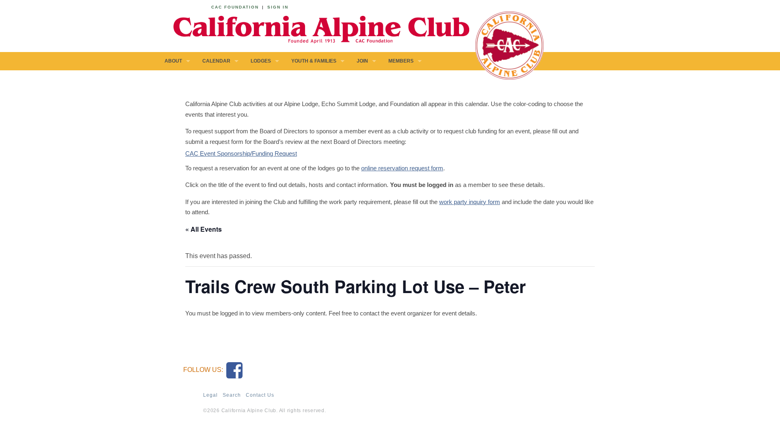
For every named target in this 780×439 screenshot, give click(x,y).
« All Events (203, 229)
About (173, 61)
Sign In (277, 7)
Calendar (216, 61)
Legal (210, 395)
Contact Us (260, 395)
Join (362, 61)
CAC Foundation (235, 7)
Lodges (261, 61)
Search (232, 395)
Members (401, 61)
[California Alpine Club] (317, 28)
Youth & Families (313, 61)
